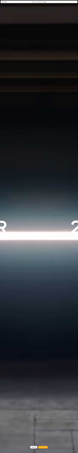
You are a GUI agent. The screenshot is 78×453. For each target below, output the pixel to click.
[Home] (4, 2)
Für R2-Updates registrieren (43, 447)
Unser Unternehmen (39, 1)
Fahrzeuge (33, 1)
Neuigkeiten (44, 1)
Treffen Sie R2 (34, 447)
